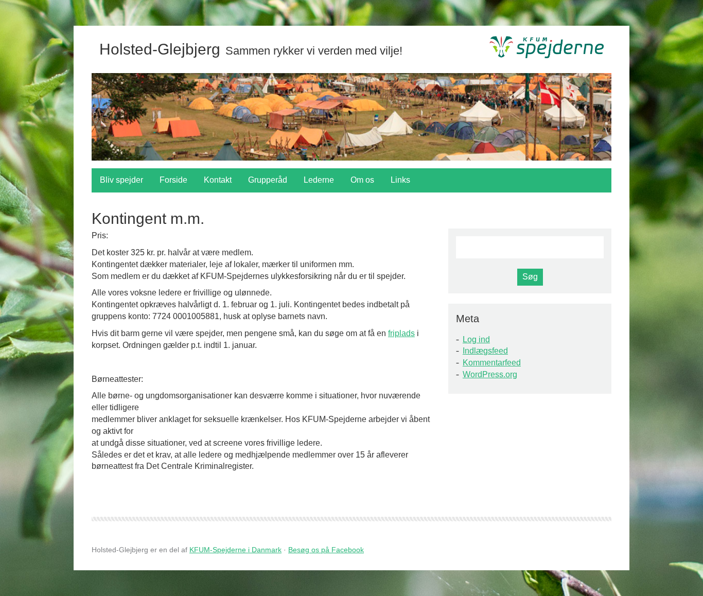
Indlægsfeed (485, 350)
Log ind (476, 339)
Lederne (319, 180)
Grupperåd (267, 180)
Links (400, 180)
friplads (401, 333)
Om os (362, 180)
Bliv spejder (121, 180)
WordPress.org (490, 374)
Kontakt (218, 180)
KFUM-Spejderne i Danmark (235, 550)
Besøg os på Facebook (326, 550)
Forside (173, 180)
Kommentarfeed (492, 362)
